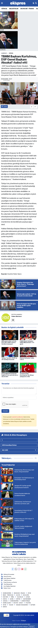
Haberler (4, 53)
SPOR (29, 593)
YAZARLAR (20, 597)
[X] (15, 569)
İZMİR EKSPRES (7, 593)
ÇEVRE (11, 599)
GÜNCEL (4, 8)
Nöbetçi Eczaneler (9, 574)
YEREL (12, 597)
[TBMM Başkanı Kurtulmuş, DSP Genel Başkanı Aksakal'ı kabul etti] (19, 93)
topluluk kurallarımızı (18, 417)
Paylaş (5, 106)
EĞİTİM (18, 599)
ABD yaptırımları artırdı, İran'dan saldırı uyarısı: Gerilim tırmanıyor (9, 343)
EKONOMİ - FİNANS (27, 8)
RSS (7, 615)
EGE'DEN (5, 597)
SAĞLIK (28, 597)
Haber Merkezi (16, 316)
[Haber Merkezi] (6, 317)
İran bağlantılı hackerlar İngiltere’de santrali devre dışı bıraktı (10, 375)
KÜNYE (5, 606)
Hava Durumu (7, 576)
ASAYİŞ (18, 595)
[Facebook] (12, 569)
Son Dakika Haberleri (10, 586)
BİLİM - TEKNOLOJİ (8, 595)
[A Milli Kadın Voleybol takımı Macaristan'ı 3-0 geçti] (28, 335)
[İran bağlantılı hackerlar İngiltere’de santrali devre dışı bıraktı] (10, 367)
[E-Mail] (12, 320)
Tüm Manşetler (8, 584)
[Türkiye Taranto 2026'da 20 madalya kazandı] (10, 352)
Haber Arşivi (7, 588)
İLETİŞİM (33, 605)
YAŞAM (11, 605)
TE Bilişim (23, 620)
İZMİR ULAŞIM (7, 603)
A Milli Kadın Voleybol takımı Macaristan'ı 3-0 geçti (27, 343)
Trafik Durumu (7, 580)
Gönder (5, 411)
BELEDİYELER (13, 8)
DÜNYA (11, 53)
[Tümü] (35, 458)
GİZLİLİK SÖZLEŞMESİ (22, 605)
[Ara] (36, 3)
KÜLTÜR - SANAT (18, 603)
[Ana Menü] (2, 3)
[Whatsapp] (25, 569)
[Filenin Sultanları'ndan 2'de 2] (28, 352)
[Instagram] (19, 569)
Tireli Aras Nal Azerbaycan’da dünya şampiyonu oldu (27, 375)
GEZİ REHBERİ (27, 599)
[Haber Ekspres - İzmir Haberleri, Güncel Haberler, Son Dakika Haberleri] (18, 3)
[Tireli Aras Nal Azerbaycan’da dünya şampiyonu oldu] (28, 367)
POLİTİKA (28, 603)
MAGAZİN (26, 595)
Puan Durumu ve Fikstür (10, 582)
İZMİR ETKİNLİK (25, 601)
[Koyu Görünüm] (33, 3)
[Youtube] (22, 569)
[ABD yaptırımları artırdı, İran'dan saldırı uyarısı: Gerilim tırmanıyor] (10, 335)
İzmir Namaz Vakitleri (9, 578)
